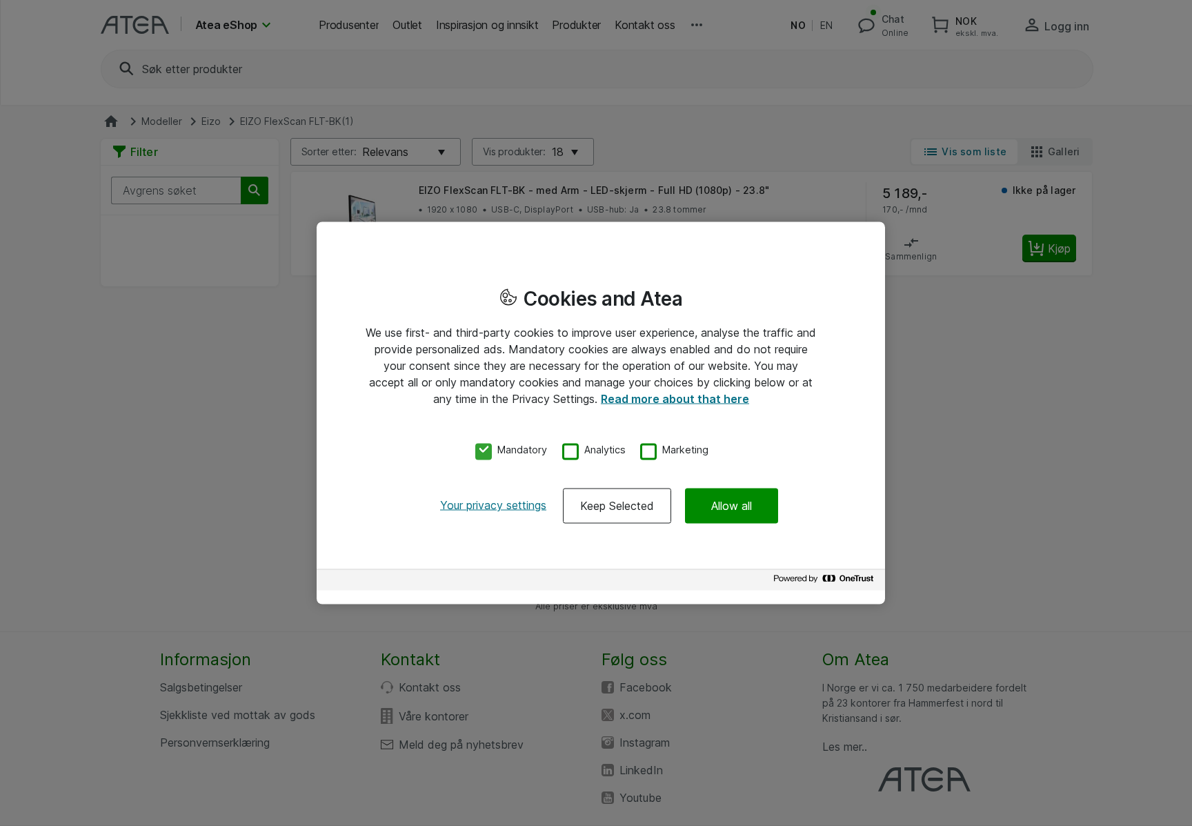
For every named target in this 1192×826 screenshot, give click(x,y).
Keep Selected (617, 506)
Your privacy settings (493, 505)
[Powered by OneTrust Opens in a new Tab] (825, 582)
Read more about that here (675, 398)
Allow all (731, 506)
